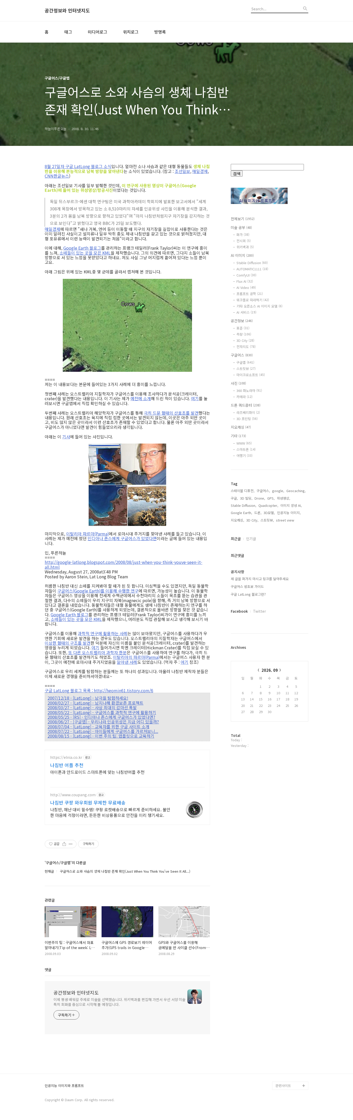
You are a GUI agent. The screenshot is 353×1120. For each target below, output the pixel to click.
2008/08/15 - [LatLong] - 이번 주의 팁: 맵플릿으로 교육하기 (101, 735)
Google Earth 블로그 (82, 248)
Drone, (260, 498)
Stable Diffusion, (243, 505)
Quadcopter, (268, 505)
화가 (242, 234)
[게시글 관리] (70, 844)
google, (278, 490)
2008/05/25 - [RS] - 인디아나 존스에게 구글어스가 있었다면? (101, 717)
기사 (66, 436)
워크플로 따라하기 (252, 299)
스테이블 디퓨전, (243, 490)
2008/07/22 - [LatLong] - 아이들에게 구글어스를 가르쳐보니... (103, 731)
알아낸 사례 (127, 662)
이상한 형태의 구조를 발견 (67, 643)
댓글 (48, 969)
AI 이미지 (242, 255)
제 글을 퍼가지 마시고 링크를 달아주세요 (260, 578)
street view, (285, 520)
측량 (243, 334)
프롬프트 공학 (249, 293)
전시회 (243, 240)
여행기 (244, 455)
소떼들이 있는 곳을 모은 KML (85, 252)
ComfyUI (246, 275)
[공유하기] (64, 844)
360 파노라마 (249, 390)
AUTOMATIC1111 (252, 268)
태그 (68, 31)
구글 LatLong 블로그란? (248, 594)
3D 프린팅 (247, 418)
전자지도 (246, 346)
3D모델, (269, 512)
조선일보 (182, 171)
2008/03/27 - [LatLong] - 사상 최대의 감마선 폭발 (92, 707)
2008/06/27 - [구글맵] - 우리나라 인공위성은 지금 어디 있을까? (103, 721)
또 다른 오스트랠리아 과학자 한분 (97, 652)
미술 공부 (241, 227)
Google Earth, (241, 512)
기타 (238, 435)
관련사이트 (283, 1085)
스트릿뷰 (246, 368)
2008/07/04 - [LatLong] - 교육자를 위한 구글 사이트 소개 (98, 726)
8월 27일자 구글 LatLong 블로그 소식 (78, 166)
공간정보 (242, 320)
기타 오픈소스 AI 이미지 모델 (259, 306)
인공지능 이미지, (289, 512)
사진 (238, 383)
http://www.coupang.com (73, 795)
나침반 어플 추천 (66, 765)
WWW (244, 443)
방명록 (160, 31)
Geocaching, (296, 490)
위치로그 (131, 31)
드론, (258, 512)
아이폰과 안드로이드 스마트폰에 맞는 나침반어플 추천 (97, 772)
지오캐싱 (241, 427)
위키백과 (245, 246)
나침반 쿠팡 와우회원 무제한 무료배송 (88, 802)
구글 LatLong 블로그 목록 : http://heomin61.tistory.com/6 (99, 690)
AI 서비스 (246, 312)
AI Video (246, 287)
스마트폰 (246, 449)
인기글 (251, 538)
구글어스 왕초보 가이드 (247, 586)
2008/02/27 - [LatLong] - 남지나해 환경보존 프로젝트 (95, 702)
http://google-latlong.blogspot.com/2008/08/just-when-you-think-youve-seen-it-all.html (123, 564)
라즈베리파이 (248, 412)
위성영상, (283, 498)
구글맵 (245, 362)
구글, (234, 498)
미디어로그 (97, 31)
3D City (245, 340)
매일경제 (200, 171)
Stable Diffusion (252, 262)
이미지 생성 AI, (291, 505)
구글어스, (263, 490)
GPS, (271, 498)
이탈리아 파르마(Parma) (87, 533)
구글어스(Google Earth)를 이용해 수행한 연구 (98, 590)
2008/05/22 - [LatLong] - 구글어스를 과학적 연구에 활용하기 (102, 712)
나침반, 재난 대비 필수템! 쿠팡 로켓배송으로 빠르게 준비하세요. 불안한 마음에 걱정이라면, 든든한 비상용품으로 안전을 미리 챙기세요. (110, 812)
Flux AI (244, 281)
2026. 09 (270, 670)
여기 (195, 398)
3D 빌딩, (246, 498)
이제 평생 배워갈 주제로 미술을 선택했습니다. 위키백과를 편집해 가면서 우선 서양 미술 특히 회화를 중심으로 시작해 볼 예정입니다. (119, 1002)
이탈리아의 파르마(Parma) (136, 657)
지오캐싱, (237, 520)
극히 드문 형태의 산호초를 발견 (171, 413)
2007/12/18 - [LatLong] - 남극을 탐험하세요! (88, 698)
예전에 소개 (141, 398)
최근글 (236, 538)
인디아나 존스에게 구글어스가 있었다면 (122, 538)
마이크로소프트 (250, 374)
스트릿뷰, (267, 520)
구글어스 (242, 355)
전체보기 (243, 218)
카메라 (244, 396)
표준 (242, 328)
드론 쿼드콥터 (245, 405)
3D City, (252, 520)
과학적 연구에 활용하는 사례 (102, 633)
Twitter (259, 611)
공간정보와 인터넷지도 (67, 10)
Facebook (239, 611)
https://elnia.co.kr (66, 757)
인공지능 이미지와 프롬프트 (64, 1086)
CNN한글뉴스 (57, 175)
